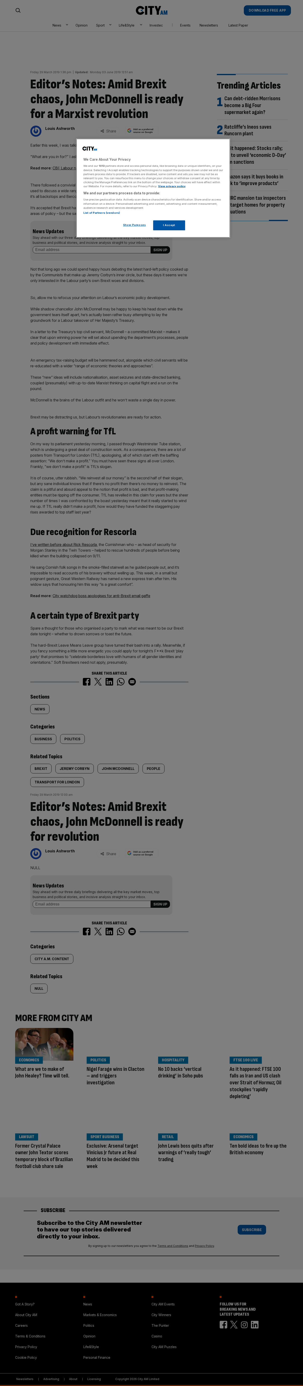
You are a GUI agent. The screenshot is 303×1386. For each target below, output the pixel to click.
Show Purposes (134, 225)
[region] (153, 188)
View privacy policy (172, 186)
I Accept (169, 225)
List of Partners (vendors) (101, 212)
